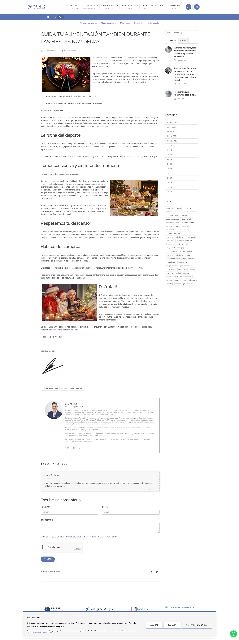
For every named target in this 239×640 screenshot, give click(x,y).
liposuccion (170, 240)
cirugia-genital (191, 237)
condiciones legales (70, 536)
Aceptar (154, 625)
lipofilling (169, 284)
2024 (169, 155)
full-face (169, 280)
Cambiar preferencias (196, 625)
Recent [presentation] (183, 41)
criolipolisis (182, 269)
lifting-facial (170, 248)
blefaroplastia (188, 251)
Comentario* (47, 520)
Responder (153, 489)
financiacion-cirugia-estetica (176, 244)
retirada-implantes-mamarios (185, 284)
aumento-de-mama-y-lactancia (186, 280)
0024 (169, 159)
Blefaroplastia (153, 23)
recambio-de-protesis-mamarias (177, 273)
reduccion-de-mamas (184, 240)
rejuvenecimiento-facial (174, 237)
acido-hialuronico (172, 219)
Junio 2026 (171, 127)
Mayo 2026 (172, 132)
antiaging (180, 248)
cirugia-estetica (186, 219)
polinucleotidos (186, 276)
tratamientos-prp (188, 222)
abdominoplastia (172, 212)
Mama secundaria (108, 23)
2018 (169, 187)
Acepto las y (80, 536)
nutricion (63, 388)
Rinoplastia (139, 23)
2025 (169, 150)
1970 (169, 145)
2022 (169, 169)
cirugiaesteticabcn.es (50, 388)
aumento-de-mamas (173, 208)
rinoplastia (187, 208)
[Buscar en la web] (197, 7)
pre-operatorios (171, 230)
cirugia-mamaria (172, 266)
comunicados (171, 262)
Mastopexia (125, 23)
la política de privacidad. (102, 536)
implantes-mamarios (173, 251)
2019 (169, 183)
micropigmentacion (173, 233)
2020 (169, 178)
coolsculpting (171, 269)
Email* (105, 507)
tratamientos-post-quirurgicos (177, 226)
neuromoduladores (173, 258)
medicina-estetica (181, 215)
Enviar (48, 559)
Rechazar (172, 625)
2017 (169, 192)
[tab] (172, 40)
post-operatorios (186, 266)
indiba (191, 269)
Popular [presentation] (172, 41)
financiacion (184, 230)
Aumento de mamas (88, 23)
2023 (169, 164)
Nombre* (45, 507)
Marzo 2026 (172, 136)
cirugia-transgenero (189, 258)
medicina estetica (76, 388)
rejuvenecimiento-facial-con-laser (178, 255)
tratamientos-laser (172, 222)
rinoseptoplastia (172, 276)
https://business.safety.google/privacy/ (40, 632)
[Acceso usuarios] (188, 7)
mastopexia (182, 262)
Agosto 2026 (172, 122)
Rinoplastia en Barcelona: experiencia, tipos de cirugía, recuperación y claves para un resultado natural (185, 74)
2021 (169, 173)
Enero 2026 (172, 141)
